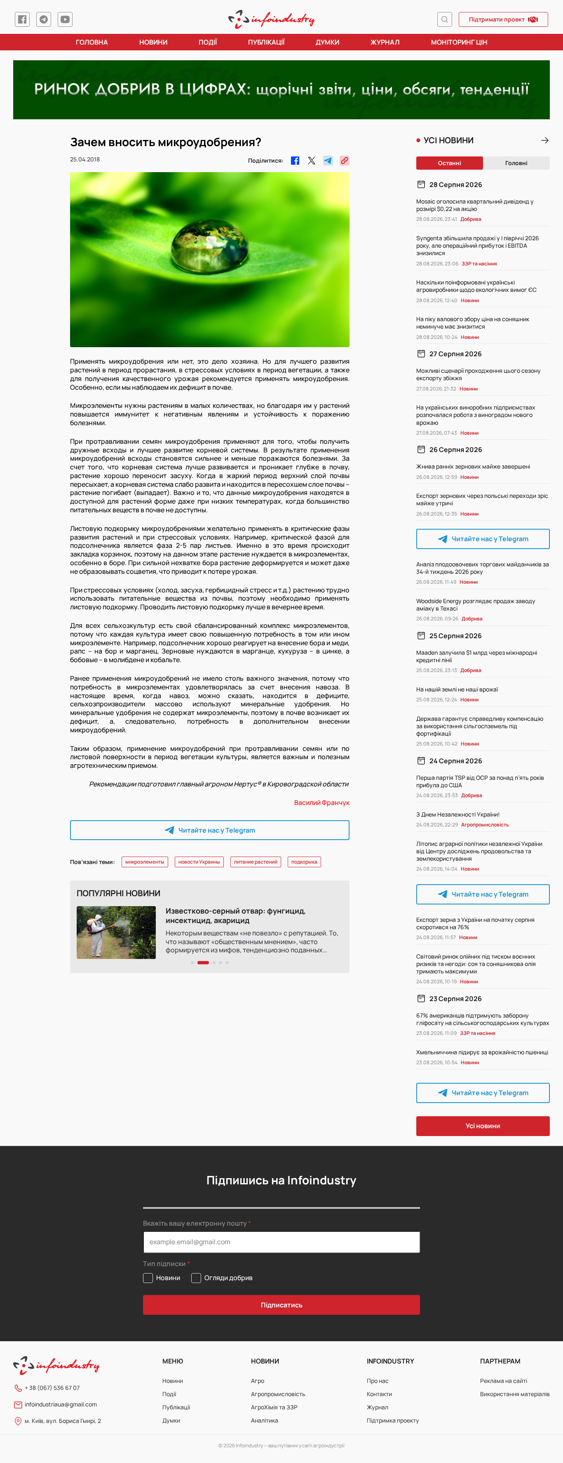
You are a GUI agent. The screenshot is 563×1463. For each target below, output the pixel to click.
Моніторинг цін (459, 42)
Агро (257, 1381)
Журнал (385, 42)
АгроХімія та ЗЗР (274, 1407)
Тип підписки (164, 1263)
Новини (153, 42)
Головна (92, 42)
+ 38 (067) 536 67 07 (52, 1388)
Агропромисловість (278, 1394)
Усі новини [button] (483, 1125)
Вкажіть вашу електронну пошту (195, 1223)
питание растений (255, 861)
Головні (516, 163)
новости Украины (199, 861)
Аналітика (264, 1420)
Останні (449, 163)
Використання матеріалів (515, 1394)
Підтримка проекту (393, 1420)
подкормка (304, 861)
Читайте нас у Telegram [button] (216, 830)
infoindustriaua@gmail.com (61, 1404)
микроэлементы (144, 861)
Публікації (266, 42)
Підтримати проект (497, 19)
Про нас (378, 1381)
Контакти (379, 1394)
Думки (327, 42)
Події (208, 42)
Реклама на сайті (503, 1381)
